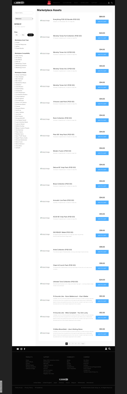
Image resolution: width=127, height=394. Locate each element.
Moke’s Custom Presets (22, 128)
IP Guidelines (38, 387)
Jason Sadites (19, 112)
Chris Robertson (20, 92)
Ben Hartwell (19, 79)
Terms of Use (18, 387)
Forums (46, 368)
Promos (69, 365)
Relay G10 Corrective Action (51, 360)
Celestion (18, 84)
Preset (17, 42)
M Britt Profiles (19, 126)
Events (69, 363)
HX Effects (18, 59)
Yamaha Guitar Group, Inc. (91, 372)
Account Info (47, 372)
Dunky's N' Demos (21, 102)
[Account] (109, 3)
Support (94, 2)
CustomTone (67, 2)
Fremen (17, 106)
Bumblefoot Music (20, 82)
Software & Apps (30, 368)
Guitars (28, 363)
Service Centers (48, 370)
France (68, 382)
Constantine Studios (21, 94)
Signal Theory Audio (21, 138)
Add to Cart (102, 21)
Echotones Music (20, 104)
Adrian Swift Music (21, 75)
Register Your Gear (49, 373)
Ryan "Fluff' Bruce (20, 136)
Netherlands (81, 382)
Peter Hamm (19, 132)
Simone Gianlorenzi (21, 140)
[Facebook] (24, 349)
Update (31, 35)
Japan (55, 382)
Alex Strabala (19, 77)
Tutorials (46, 367)
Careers (86, 365)
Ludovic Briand (19, 124)
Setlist (17, 46)
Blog (76, 2)
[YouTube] (17, 349)
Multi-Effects (29, 362)
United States (37, 382)
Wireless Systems (31, 367)
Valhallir (17, 147)
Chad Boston (19, 86)
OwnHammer (19, 130)
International (90, 382)
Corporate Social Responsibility (92, 367)
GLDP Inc (18, 110)
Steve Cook (18, 142)
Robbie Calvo (19, 134)
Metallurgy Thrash (20, 63)
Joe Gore (18, 114)
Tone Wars (18, 145)
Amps (27, 360)
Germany (61, 382)
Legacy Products (48, 365)
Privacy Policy (29, 387)
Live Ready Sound (20, 120)
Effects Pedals (30, 365)
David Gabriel (19, 98)
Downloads (85, 2)
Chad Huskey (19, 88)
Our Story (86, 360)
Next (83, 343)
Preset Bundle (19, 48)
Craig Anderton (20, 96)
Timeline (86, 362)
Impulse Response (20, 44)
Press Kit (86, 363)
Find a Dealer (87, 368)
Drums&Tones (19, 100)
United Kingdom (47, 382)
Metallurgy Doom (20, 67)
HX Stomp (18, 57)
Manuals (46, 363)
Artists (68, 360)
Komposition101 (20, 118)
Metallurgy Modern (21, 65)
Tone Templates (71, 368)
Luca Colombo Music (21, 122)
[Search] (112, 3)
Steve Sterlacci (19, 144)
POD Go (17, 61)
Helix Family (19, 55)
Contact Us (87, 370)
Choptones (18, 90)
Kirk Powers (19, 116)
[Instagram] (21, 349)
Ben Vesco (18, 80)
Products (56, 2)
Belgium (74, 382)
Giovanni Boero (20, 108)
